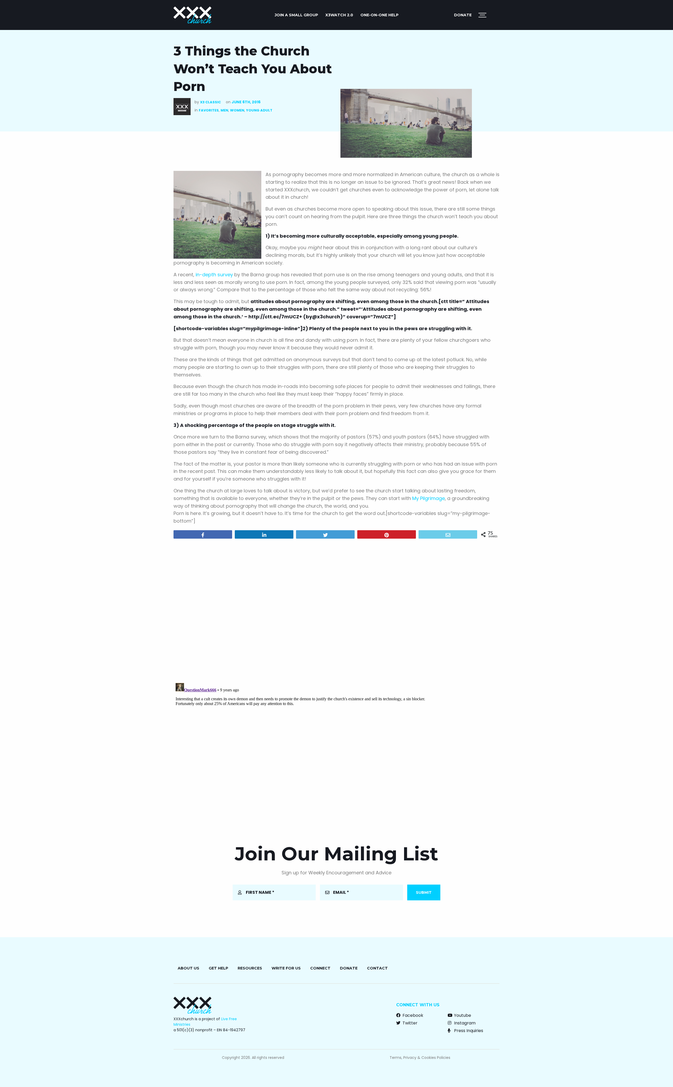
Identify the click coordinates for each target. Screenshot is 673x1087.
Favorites (209, 110)
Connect (320, 968)
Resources (250, 968)
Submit (424, 892)
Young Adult (259, 110)
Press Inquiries (468, 1030)
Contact (377, 968)
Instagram (464, 1023)
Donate (463, 15)
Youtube (462, 1015)
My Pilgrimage (428, 498)
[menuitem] (296, 15)
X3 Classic (210, 102)
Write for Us (286, 968)
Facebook (412, 1015)
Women (237, 110)
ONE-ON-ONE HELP (379, 15)
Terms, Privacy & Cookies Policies (420, 1057)
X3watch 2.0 (339, 15)
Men (224, 110)
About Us (188, 968)
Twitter (409, 1023)
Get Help (218, 968)
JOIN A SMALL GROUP (296, 15)
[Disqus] (336, 610)
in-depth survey (214, 274)
